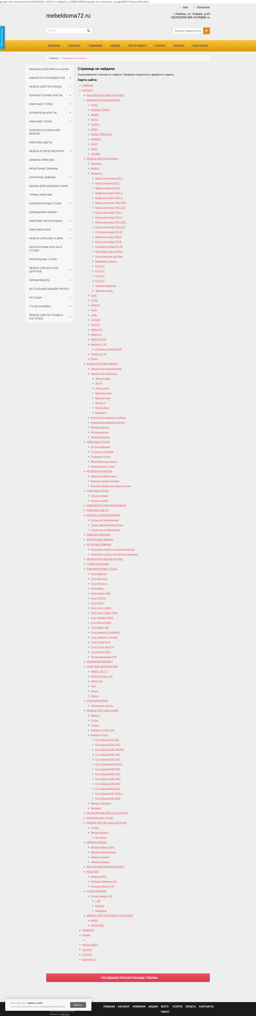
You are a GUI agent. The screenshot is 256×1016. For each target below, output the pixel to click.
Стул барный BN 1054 (107, 774)
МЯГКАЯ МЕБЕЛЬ (39, 280)
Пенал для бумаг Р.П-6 (108, 241)
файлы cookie (35, 1003)
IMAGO (95, 168)
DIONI (94, 149)
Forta (94, 310)
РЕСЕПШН (35, 297)
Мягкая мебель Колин (103, 852)
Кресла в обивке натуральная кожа (111, 485)
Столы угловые (99, 500)
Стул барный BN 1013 (107, 778)
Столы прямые (99, 495)
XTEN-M (95, 319)
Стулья (95, 725)
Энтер (98, 383)
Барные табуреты (101, 803)
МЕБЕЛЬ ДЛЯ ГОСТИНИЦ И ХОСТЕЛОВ (46, 316)
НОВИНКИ (95, 46)
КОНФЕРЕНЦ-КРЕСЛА (43, 112)
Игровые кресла (100, 427)
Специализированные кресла (108, 422)
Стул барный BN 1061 (107, 754)
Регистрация (203, 7)
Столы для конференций (105, 529)
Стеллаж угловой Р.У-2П (109, 232)
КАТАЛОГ (75, 46)
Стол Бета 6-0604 (101, 622)
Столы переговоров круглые (107, 525)
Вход (185, 7)
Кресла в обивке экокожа (105, 481)
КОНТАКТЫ (200, 46)
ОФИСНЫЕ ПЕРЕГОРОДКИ (45, 221)
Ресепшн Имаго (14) (102, 886)
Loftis (94, 315)
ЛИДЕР (95, 114)
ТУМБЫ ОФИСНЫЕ (40, 194)
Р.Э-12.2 (99, 271)
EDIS (93, 295)
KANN (94, 920)
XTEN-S (95, 324)
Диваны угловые (100, 857)
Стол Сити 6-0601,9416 (104, 612)
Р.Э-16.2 (99, 280)
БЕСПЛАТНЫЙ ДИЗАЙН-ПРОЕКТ (49, 289)
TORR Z (95, 124)
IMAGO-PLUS (98, 339)
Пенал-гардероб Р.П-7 (108, 183)
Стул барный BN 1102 (107, 744)
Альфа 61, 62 (98, 344)
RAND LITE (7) (99, 671)
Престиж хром (103, 393)
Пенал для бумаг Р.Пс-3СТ (110, 227)
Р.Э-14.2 (99, 275)
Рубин (94, 359)
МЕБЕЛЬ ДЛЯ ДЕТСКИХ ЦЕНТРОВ (43, 269)
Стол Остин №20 (100, 651)
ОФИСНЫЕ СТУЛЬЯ (41, 104)
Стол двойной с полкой (104, 637)
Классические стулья (103, 466)
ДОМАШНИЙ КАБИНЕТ (43, 212)
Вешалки (96, 808)
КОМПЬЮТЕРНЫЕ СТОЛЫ (45, 203)
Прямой (99, 905)
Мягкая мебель (99, 832)
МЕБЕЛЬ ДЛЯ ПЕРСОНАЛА (45, 86)
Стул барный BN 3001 (107, 769)
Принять (78, 1005)
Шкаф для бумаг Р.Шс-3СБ (110, 202)
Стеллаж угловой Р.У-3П (109, 246)
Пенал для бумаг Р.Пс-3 (108, 217)
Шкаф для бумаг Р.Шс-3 (108, 197)
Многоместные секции (104, 461)
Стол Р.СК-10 (98, 598)
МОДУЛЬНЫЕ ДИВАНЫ (43, 168)
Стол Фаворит (99, 573)
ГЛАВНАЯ (54, 46)
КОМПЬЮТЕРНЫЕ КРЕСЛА (45, 95)
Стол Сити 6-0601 (101, 608)
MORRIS (96, 139)
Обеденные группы (102, 705)
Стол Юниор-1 (99, 578)
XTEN (94, 105)
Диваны (95, 715)
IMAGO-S (96, 334)
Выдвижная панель (106, 261)
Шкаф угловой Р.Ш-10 (107, 188)
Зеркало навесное (105, 285)
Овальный (101, 910)
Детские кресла (99, 432)
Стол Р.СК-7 (97, 603)
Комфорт (100, 412)
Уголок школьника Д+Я (104, 656)
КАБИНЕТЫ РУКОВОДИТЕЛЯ (47, 78)
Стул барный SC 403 (107, 739)
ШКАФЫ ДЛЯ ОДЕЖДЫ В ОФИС (48, 186)
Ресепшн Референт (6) (104, 881)
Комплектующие (100, 437)
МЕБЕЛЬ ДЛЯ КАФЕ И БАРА (46, 238)
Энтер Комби (102, 378)
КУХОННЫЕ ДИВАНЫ (42, 177)
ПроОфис (96, 163)
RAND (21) (97, 681)
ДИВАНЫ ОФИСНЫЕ (41, 159)
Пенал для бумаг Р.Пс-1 (108, 212)
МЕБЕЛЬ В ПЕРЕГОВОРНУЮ (46, 151)
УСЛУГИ (160, 46)
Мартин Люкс (102, 398)
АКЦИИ (115, 46)
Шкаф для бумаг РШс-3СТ (110, 207)
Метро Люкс (102, 407)
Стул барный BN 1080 (107, 783)
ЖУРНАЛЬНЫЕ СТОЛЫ (43, 259)
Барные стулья (99, 734)
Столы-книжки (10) (101, 896)
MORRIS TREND (100, 109)
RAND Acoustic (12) (102, 676)
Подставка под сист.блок (109, 251)
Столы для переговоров (104, 520)
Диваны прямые (100, 861)
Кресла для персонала (104, 373)
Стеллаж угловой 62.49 (108, 349)
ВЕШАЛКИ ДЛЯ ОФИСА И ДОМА (49, 69)
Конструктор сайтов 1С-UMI (62, 1011)
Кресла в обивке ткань (103, 476)
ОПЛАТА (178, 46)
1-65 (97, 901)
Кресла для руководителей (106, 368)
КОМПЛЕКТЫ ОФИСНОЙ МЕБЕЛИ (44, 131)
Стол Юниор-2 (99, 583)
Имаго (94, 691)
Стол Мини (97, 588)
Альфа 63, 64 (98, 354)
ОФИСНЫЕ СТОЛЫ (40, 121)
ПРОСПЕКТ (97, 925)
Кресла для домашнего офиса (108, 417)
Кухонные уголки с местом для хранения (114, 554)
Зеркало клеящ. (104, 290)
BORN (94, 119)
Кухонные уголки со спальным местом (113, 549)
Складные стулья (101, 456)
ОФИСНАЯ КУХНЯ (40, 229)
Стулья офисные (100, 446)
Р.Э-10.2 (99, 266)
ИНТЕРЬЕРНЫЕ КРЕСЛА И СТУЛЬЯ (45, 248)
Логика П (100, 402)
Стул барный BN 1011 (107, 759)
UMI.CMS (65, 1014)
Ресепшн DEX (99, 876)
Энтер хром (102, 388)
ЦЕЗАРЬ (95, 153)
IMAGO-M (96, 329)
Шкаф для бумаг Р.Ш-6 (108, 236)
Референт (96, 173)
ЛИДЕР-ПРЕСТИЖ (101, 134)
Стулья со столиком (102, 451)
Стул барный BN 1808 (107, 798)
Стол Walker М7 (100, 627)
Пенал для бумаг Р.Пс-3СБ (110, 222)
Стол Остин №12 (100, 642)
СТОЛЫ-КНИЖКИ (40, 306)
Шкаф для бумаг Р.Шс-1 (108, 192)
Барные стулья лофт (103, 730)
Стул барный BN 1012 (107, 788)
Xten (93, 686)
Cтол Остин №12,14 (102, 647)
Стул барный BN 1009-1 (109, 793)
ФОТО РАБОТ (137, 46)
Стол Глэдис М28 (101, 593)
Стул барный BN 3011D (108, 764)
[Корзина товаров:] (206, 30)
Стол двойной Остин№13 (105, 632)
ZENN (94, 129)
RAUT (94, 144)
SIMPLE (95, 305)
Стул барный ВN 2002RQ (109, 749)
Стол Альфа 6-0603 (102, 617)
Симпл (95, 695)
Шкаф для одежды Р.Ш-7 (109, 178)
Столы (94, 720)
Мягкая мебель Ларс (103, 847)
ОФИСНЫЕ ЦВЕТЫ (40, 142)
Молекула (101, 837)
